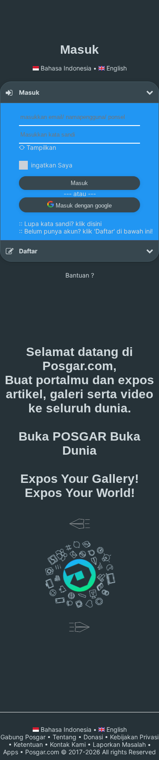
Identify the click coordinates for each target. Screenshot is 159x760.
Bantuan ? (79, 275)
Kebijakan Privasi (134, 737)
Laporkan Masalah (119, 744)
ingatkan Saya (51, 165)
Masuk (79, 183)
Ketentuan (28, 744)
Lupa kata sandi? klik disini (63, 223)
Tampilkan (40, 147)
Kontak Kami (68, 744)
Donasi (93, 737)
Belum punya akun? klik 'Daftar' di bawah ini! (88, 231)
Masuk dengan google (83, 205)
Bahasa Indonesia (66, 68)
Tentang (64, 737)
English (116, 68)
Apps (10, 752)
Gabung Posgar (22, 737)
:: (60, 223)
